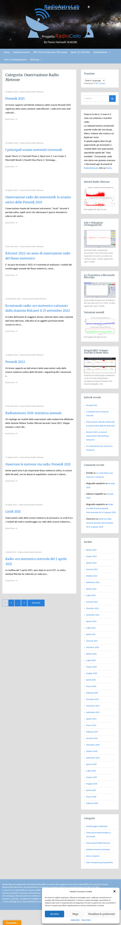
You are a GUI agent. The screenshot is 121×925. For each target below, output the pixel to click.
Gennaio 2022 (92, 602)
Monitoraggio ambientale (96, 826)
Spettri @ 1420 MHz (80, 52)
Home (7, 52)
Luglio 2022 (91, 595)
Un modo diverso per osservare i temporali (99, 448)
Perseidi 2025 (15, 98)
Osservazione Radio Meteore (32, 92)
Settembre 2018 (92, 758)
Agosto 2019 (91, 719)
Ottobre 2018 (91, 751)
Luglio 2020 (91, 660)
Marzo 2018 (91, 797)
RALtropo (34, 60)
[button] (115, 891)
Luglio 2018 (91, 771)
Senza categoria (92, 856)
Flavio (109, 168)
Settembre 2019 (92, 712)
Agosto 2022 (91, 589)
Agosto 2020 (91, 654)
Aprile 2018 (91, 790)
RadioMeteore (100, 52)
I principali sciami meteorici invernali (33, 150)
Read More (10, 119)
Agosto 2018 (91, 764)
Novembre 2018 (92, 745)
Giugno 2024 (91, 556)
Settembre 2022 (92, 582)
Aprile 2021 (91, 634)
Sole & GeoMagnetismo (15, 60)
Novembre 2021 (92, 615)
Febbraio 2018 (92, 803)
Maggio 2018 (91, 784)
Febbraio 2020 (92, 693)
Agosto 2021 (91, 621)
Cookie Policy (75, 920)
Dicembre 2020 (92, 647)
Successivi (36, 603)
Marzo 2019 (91, 725)
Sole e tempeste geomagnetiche (99, 863)
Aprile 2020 (91, 680)
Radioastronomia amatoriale (98, 850)
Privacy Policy (86, 920)
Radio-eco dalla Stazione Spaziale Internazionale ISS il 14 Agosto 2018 (101, 508)
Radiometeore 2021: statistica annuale (33, 413)
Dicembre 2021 (92, 608)
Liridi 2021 (13, 511)
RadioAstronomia (21, 52)
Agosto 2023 (91, 563)
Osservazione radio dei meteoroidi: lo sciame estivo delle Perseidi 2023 (100, 424)
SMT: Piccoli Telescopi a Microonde (50, 52)
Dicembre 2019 (92, 699)
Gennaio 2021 (92, 641)
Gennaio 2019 (92, 738)
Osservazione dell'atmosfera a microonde (98, 835)
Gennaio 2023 (92, 569)
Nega (75, 914)
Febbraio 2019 (92, 732)
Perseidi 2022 (15, 362)
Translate (101, 83)
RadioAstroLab (91, 168)
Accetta (54, 914)
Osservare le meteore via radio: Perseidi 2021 (38, 464)
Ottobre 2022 (91, 576)
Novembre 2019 (92, 706)
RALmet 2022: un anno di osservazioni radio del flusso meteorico (97, 436)
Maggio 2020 (91, 673)
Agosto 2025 (91, 550)
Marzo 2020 (91, 686)
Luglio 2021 (91, 628)
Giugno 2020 (91, 667)
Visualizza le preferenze (101, 914)
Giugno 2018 (91, 777)
